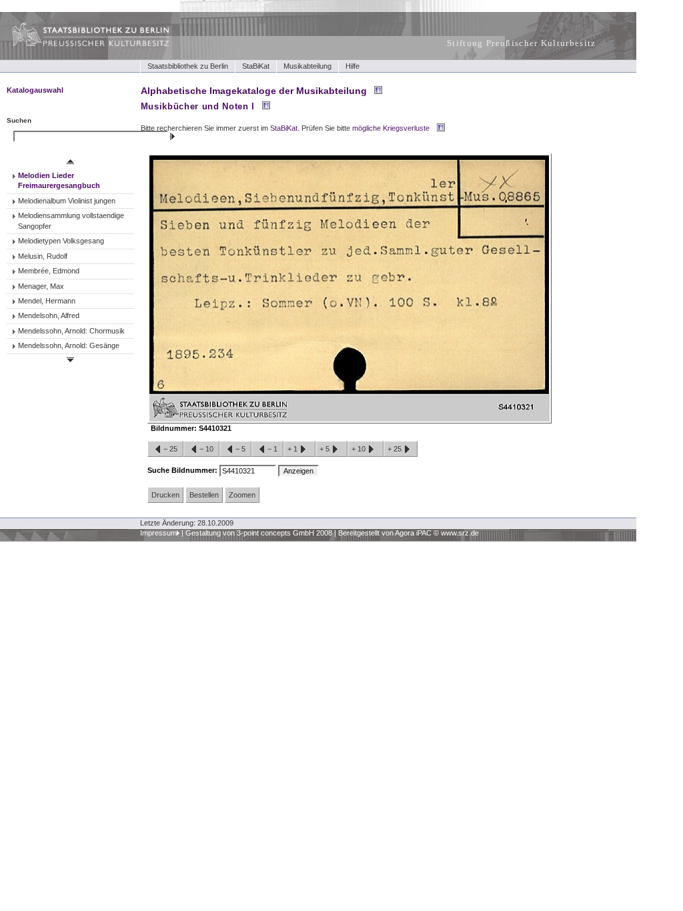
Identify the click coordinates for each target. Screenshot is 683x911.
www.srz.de (460, 533)
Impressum (158, 533)
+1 (293, 449)
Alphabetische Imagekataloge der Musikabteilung (254, 90)
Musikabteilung (307, 66)
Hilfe (353, 66)
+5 (325, 449)
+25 (396, 449)
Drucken (165, 495)
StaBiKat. (284, 128)
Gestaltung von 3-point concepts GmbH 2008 (258, 533)
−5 (240, 449)
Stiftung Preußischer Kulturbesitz (521, 43)
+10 (360, 449)
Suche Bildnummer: (183, 470)
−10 (206, 449)
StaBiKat (255, 66)
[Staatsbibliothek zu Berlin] (78, 45)
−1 (272, 449)
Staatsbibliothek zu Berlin (187, 66)
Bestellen (204, 495)
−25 (170, 449)
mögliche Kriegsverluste (391, 128)
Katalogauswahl (35, 90)
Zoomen (242, 495)
